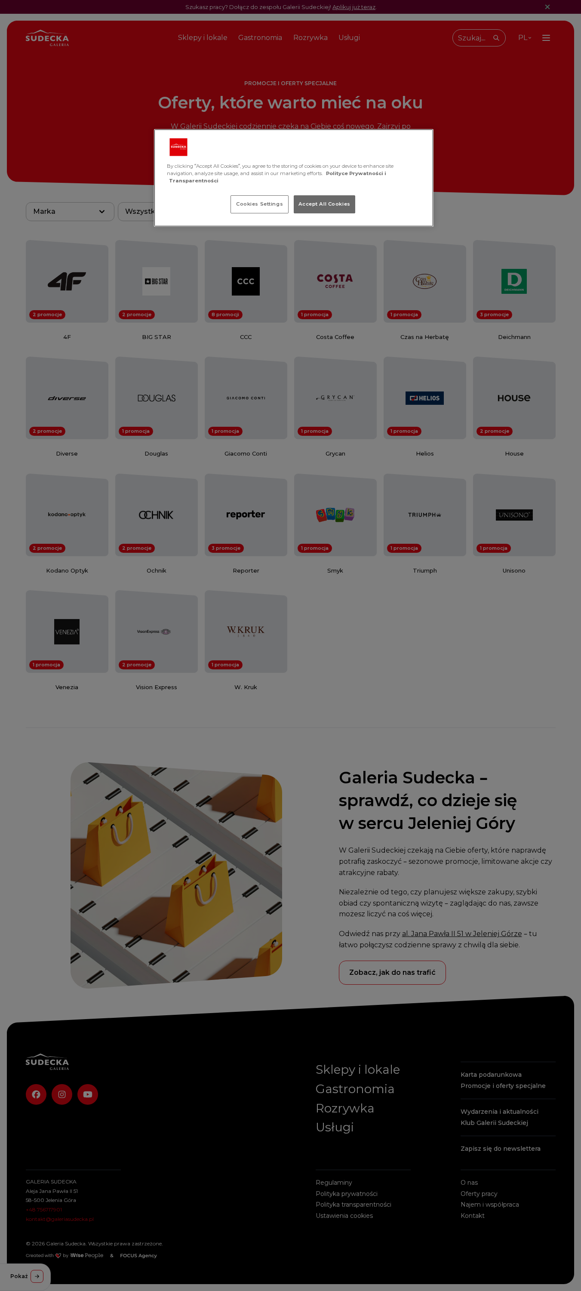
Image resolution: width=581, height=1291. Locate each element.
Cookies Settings (259, 204)
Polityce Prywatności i (356, 173)
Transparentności (193, 181)
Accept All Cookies (324, 204)
